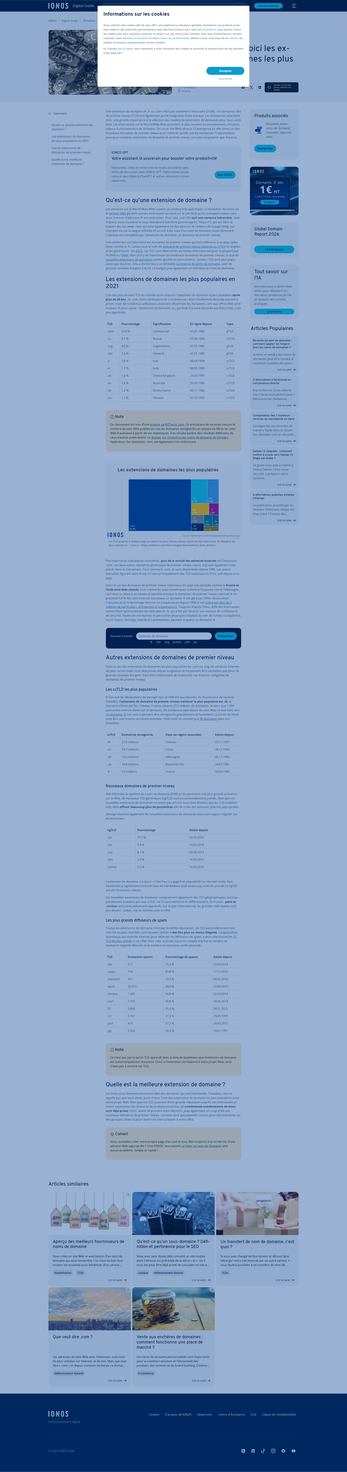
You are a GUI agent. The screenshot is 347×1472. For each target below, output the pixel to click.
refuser (233, 38)
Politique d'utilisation (135, 38)
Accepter (128, 48)
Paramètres (209, 29)
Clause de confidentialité (174, 38)
